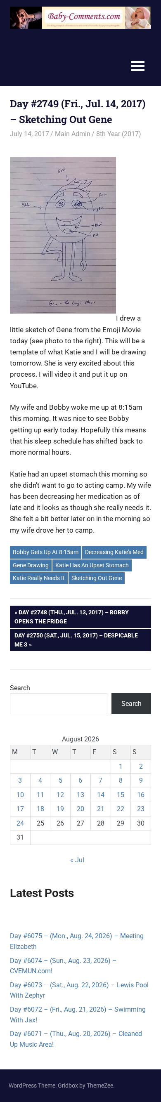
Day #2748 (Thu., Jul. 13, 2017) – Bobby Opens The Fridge (71, 617)
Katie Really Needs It (39, 578)
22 (120, 809)
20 (80, 809)
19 (60, 809)
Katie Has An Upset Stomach (92, 565)
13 (80, 795)
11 (40, 795)
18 (40, 809)
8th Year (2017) (118, 134)
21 (100, 809)
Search (20, 688)
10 (20, 795)
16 (140, 795)
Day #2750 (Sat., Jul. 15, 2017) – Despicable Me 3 (76, 640)
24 (20, 823)
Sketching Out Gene (96, 578)
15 (120, 795)
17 (20, 809)
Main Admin (72, 134)
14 (100, 795)
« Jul (77, 860)
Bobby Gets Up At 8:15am (45, 552)
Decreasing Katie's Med (114, 552)
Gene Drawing (31, 565)
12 (60, 795)
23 (140, 809)
